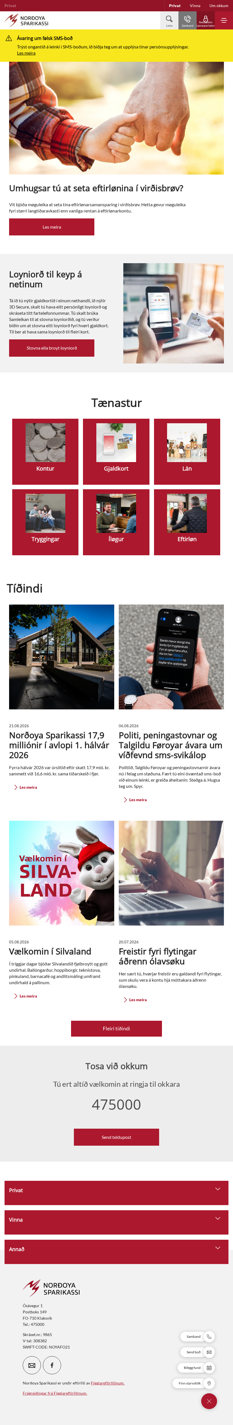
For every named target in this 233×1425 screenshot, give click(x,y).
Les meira (26, 53)
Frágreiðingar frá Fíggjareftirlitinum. (55, 1393)
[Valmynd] (224, 20)
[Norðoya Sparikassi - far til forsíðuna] (26, 20)
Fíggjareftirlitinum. (107, 1383)
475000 (116, 1104)
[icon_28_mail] (32, 1365)
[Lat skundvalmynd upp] (209, 1401)
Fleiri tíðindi (116, 1028)
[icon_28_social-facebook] (52, 1365)
